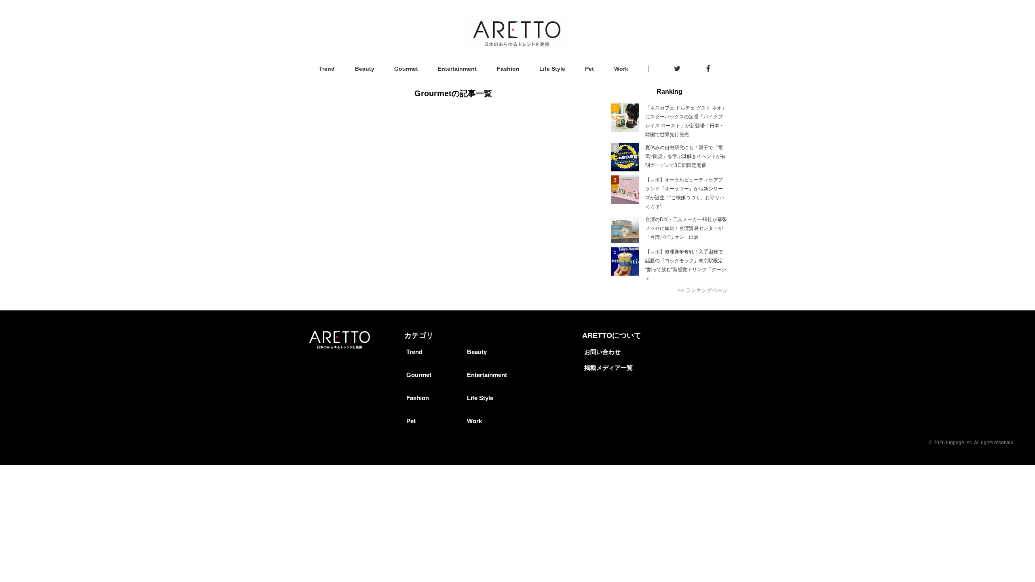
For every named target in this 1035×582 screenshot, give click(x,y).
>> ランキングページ (703, 290)
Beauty (364, 68)
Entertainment (457, 68)
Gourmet (406, 68)
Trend (327, 68)
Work (621, 68)
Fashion (508, 68)
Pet (589, 68)
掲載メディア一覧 (608, 367)
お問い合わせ (602, 351)
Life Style (552, 68)
